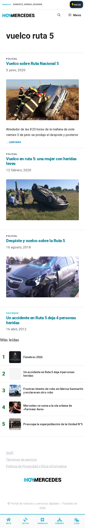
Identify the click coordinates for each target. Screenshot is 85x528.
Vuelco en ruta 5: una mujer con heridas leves (41, 161)
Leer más (15, 142)
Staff (10, 453)
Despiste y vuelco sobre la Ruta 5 (35, 240)
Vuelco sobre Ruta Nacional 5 (32, 63)
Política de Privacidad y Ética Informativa (36, 466)
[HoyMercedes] (18, 15)
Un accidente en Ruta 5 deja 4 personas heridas (41, 320)
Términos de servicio (21, 460)
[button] (59, 15)
